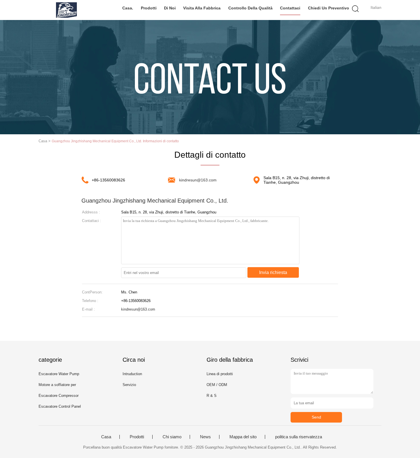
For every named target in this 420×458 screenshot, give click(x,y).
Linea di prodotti (220, 374)
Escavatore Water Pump (59, 374)
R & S (212, 395)
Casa (106, 437)
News (205, 437)
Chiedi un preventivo (328, 8)
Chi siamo (172, 437)
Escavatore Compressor (59, 395)
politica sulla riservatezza (298, 437)
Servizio (129, 385)
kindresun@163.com (198, 180)
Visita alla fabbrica (202, 8)
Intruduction (132, 374)
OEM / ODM (217, 385)
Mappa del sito (243, 437)
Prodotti (149, 8)
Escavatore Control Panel (60, 406)
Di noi (170, 8)
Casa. (127, 8)
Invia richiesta (273, 272)
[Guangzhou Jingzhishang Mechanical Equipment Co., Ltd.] (66, 10)
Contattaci (290, 8)
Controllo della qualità (250, 8)
